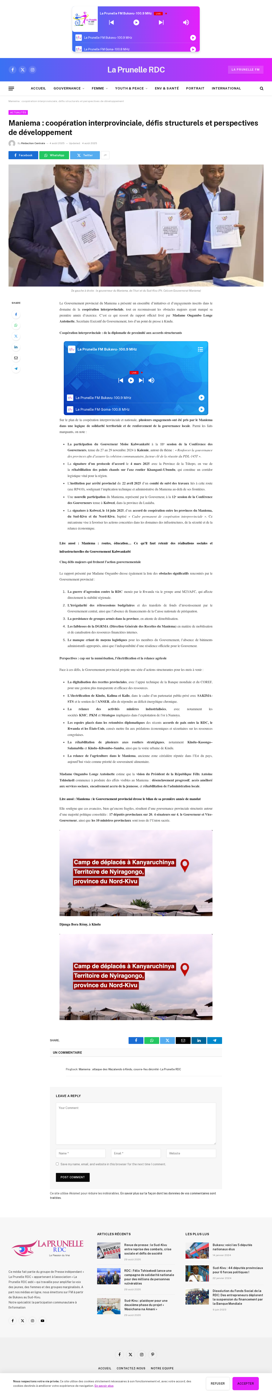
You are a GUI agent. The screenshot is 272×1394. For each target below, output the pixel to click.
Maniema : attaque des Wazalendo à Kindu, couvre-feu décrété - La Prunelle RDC (130, 1069)
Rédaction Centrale (33, 143)
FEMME (98, 88)
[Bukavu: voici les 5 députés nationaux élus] (197, 1250)
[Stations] (200, 349)
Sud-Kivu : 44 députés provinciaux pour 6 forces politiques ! (238, 1270)
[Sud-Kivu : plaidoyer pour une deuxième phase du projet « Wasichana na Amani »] (108, 1306)
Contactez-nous (131, 1368)
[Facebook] (16, 314)
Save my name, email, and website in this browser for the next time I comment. (113, 1164)
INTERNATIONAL (226, 88)
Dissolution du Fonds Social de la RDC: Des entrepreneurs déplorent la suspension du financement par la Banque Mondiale (238, 1297)
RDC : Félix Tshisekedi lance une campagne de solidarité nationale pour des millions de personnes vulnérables (149, 1277)
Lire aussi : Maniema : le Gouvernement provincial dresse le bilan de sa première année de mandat (130, 798)
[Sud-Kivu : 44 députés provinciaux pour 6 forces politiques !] (197, 1273)
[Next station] (111, 22)
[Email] (16, 357)
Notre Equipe (162, 1368)
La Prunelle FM (246, 69)
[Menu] (11, 88)
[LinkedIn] (16, 347)
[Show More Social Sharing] (105, 155)
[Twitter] (16, 336)
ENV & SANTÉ (167, 88)
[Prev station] (161, 22)
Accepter (245, 1383)
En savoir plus (104, 1385)
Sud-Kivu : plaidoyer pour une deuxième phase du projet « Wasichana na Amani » (145, 1305)
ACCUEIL (38, 88)
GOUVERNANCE (67, 88)
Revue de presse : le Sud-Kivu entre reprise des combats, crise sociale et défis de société (147, 1249)
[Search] (261, 88)
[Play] (136, 22)
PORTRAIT (195, 88)
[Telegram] (16, 368)
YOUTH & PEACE (129, 88)
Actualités (18, 112)
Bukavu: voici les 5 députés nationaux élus (232, 1247)
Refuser (218, 1383)
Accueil (104, 1368)
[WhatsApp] (16, 325)
